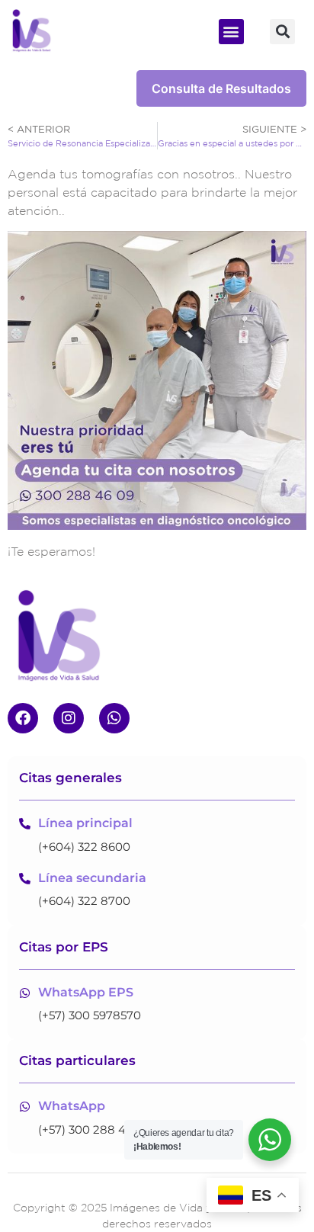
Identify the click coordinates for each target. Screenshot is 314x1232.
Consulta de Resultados (221, 88)
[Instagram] (68, 718)
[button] (231, 31)
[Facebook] (23, 718)
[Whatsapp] (114, 718)
